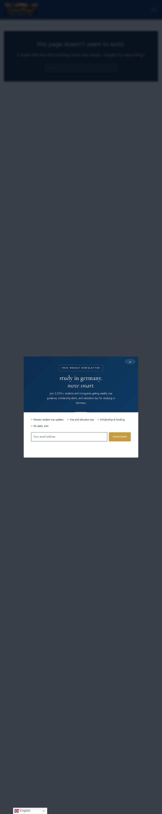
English (24, 810)
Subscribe (120, 436)
